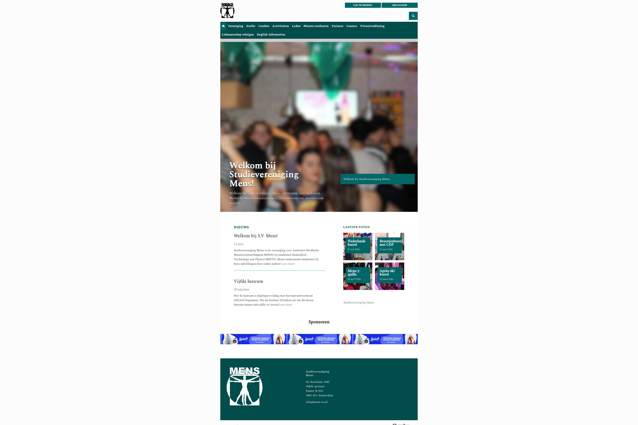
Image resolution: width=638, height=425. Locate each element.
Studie (250, 26)
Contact (351, 26)
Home (223, 26)
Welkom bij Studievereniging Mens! (264, 174)
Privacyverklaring (372, 26)
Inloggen (399, 5)
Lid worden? (362, 5)
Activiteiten (280, 26)
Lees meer (288, 264)
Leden (296, 26)
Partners (337, 26)
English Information (271, 34)
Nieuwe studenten (316, 26)
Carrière (263, 26)
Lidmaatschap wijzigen (238, 34)
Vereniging (235, 26)
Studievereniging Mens (358, 302)
